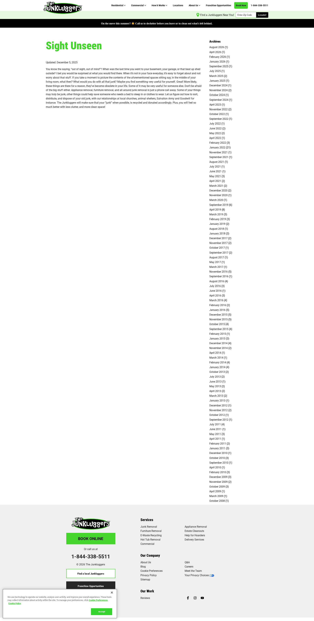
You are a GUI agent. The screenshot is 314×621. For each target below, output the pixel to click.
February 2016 (217, 305)
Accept (101, 611)
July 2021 (215, 166)
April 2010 (215, 467)
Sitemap (145, 579)
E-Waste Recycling (151, 535)
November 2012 (218, 410)
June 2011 (215, 429)
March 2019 (216, 214)
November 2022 (218, 109)
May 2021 (215, 176)
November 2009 (218, 481)
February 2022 (217, 142)
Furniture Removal (151, 530)
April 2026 (215, 51)
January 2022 (217, 147)
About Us (145, 562)
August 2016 (216, 281)
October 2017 (217, 247)
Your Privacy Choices (197, 575)
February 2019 (217, 219)
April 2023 (215, 104)
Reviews (145, 597)
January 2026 (217, 61)
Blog (143, 566)
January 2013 (217, 400)
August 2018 (216, 228)
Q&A (187, 562)
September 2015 (218, 328)
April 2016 (215, 295)
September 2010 (218, 462)
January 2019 (217, 223)
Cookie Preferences (98, 600)
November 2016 (218, 271)
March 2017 (216, 266)
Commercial (147, 543)
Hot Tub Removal (150, 539)
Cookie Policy (14, 603)
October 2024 (217, 94)
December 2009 (218, 476)
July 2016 (215, 285)
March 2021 (216, 185)
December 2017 (218, 238)
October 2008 (217, 500)
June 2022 (215, 128)
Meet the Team (193, 570)
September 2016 (218, 276)
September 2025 (218, 66)
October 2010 (217, 457)
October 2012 (217, 414)
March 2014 (216, 357)
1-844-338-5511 (90, 556)
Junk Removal (148, 526)
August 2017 (216, 257)
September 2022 (218, 118)
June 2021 (215, 171)
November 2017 (218, 242)
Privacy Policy (148, 575)
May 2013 (215, 386)
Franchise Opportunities (91, 586)
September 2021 (218, 157)
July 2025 (215, 70)
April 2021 (215, 180)
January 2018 (217, 233)
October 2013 (217, 371)
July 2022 (215, 123)
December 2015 (218, 314)
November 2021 (218, 152)
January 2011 (217, 448)
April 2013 (215, 390)
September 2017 (218, 252)
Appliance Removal (196, 526)
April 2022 (215, 137)
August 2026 (216, 47)
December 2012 (218, 405)
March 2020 (216, 199)
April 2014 (215, 352)
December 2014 (218, 343)
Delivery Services (194, 539)
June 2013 (215, 381)
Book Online (90, 538)
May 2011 (215, 433)
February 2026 (217, 56)
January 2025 (217, 80)
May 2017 (215, 262)
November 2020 (218, 195)
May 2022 (215, 133)
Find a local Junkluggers (90, 573)
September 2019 (218, 204)
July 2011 (215, 424)
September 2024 (218, 99)
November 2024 (218, 90)
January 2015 (217, 338)
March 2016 (216, 300)
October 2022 (217, 113)
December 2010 (218, 452)
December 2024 (218, 85)
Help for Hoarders (195, 535)
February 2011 (217, 443)
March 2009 (216, 495)
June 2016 (215, 290)
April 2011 (215, 438)
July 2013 (215, 376)
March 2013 (216, 395)
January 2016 (217, 309)
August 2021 (216, 161)
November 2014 (218, 347)
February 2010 (217, 472)
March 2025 (216, 75)
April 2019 (215, 209)
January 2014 (217, 367)
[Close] (111, 592)
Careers (189, 566)
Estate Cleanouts (194, 530)
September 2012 (218, 419)
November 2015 (218, 319)
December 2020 (218, 190)
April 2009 (215, 491)
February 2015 (217, 333)
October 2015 (217, 324)
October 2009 (217, 486)
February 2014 (217, 362)
